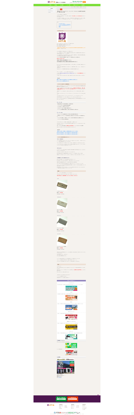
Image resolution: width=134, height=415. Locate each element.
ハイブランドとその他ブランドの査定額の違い (65, 24)
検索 (69, 400)
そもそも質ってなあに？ (62, 23)
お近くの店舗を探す (84, 408)
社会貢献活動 (60, 408)
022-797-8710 (78, 1)
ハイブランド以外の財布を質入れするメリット (65, 25)
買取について (72, 408)
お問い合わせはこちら (84, 2)
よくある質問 (83, 409)
